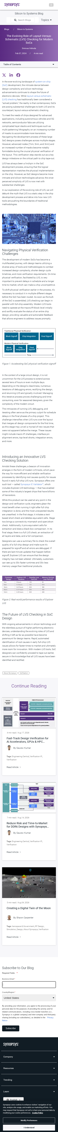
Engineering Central (20, 756)
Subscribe (11, 1028)
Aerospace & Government (23, 926)
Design (20, 929)
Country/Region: (8, 992)
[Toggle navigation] (51, 5)
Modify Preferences (29, 1120)
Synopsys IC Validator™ (32, 484)
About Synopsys (10, 673)
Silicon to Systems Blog (29, 13)
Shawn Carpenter (24, 917)
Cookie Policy (37, 1113)
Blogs (6, 29)
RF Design (39, 926)
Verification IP (36, 756)
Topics (45, 20)
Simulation (11, 929)
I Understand (29, 1128)
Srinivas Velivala (29, 48)
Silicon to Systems (25, 29)
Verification (24, 673)
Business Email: (8, 979)
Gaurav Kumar (23, 748)
